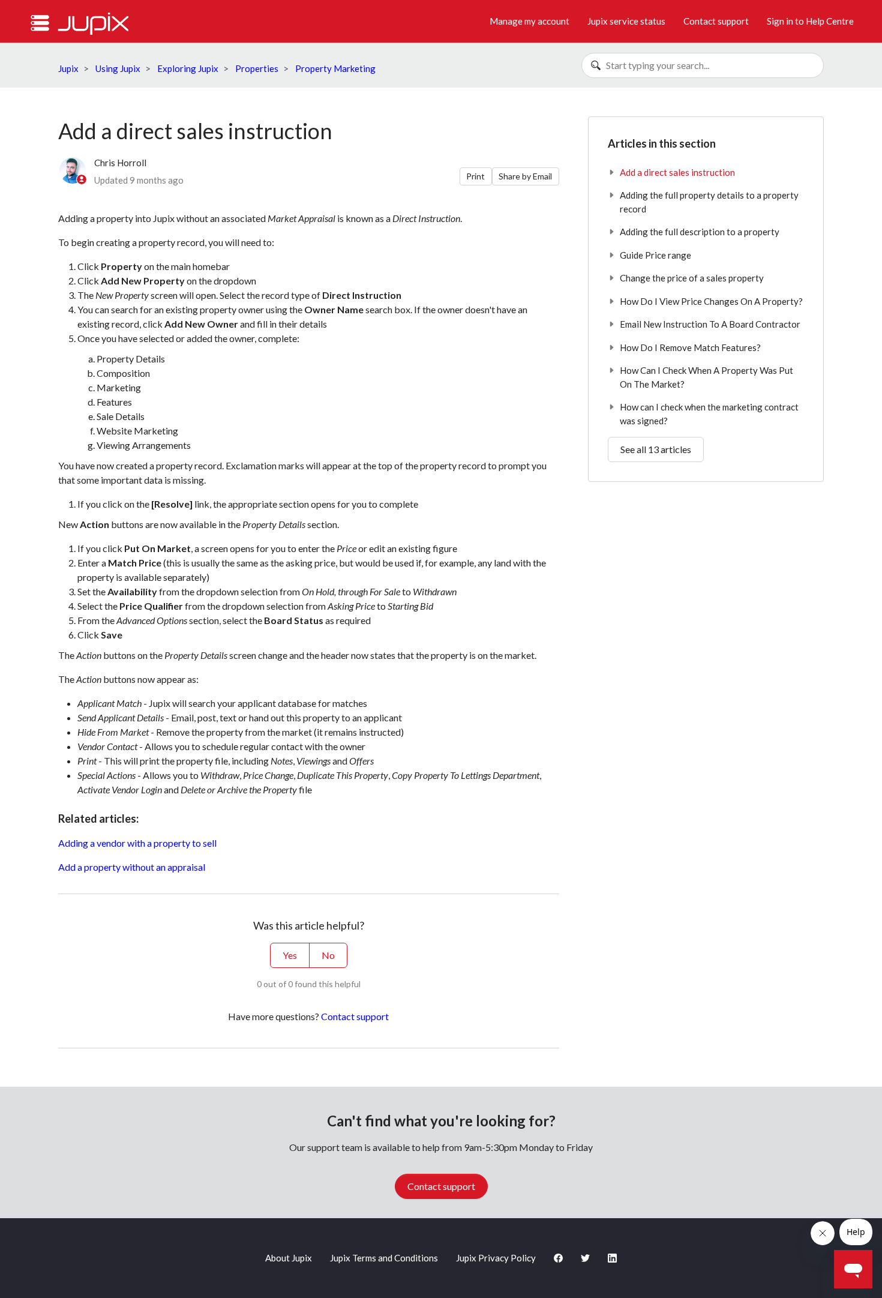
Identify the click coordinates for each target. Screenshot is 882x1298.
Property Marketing (335, 68)
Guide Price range (655, 255)
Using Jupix (117, 68)
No (328, 955)
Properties (256, 68)
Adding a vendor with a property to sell (137, 843)
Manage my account (529, 21)
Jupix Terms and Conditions (384, 1257)
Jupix (68, 68)
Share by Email (525, 176)
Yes (290, 955)
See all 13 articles (655, 449)
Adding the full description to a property (699, 231)
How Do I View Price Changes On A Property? (711, 301)
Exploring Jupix (187, 68)
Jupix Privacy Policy (496, 1257)
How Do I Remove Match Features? (690, 347)
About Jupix (288, 1257)
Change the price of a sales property (692, 277)
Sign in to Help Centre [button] (810, 21)
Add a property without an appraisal (131, 867)
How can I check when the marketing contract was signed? (709, 413)
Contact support (716, 21)
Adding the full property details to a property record (709, 202)
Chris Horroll (120, 162)
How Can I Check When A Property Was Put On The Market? (706, 377)
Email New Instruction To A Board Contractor (710, 324)
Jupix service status (626, 21)
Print (475, 176)
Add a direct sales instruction (677, 172)
